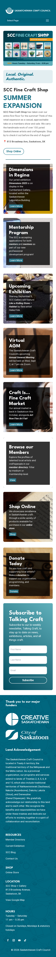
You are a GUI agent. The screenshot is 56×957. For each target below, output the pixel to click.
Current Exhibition (15, 845)
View (12, 480)
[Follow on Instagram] (13, 940)
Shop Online (13, 151)
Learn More (16, 206)
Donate (14, 591)
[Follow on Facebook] (8, 940)
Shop (12, 534)
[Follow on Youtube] (19, 940)
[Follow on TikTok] (25, 940)
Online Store (12, 872)
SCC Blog (11, 852)
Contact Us (12, 858)
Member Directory (15, 839)
